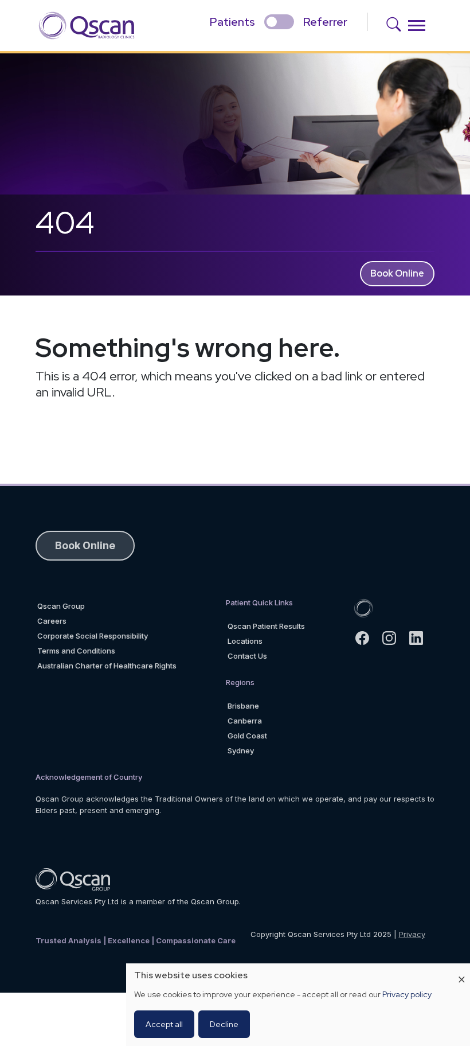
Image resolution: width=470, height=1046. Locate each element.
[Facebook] (367, 638)
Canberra (245, 720)
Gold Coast (247, 735)
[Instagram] (394, 638)
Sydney (241, 750)
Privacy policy (407, 994)
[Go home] (363, 607)
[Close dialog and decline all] (461, 970)
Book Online (397, 273)
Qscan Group (61, 606)
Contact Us (247, 655)
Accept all (164, 1024)
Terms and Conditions (76, 650)
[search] (397, 25)
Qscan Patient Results (266, 626)
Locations (245, 641)
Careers (51, 620)
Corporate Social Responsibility (92, 635)
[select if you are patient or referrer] (279, 21)
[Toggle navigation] (416, 25)
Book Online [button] (85, 545)
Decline (224, 1024)
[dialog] (298, 1004)
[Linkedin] (421, 638)
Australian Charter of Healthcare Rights (107, 665)
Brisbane (243, 705)
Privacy (412, 934)
